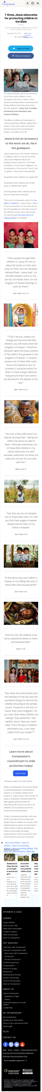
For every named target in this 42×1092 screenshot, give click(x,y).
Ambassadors (9, 965)
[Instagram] (11, 1044)
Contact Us (9, 1037)
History (7, 999)
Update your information (13, 1020)
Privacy (16, 1050)
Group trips (9, 956)
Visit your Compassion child (14, 950)
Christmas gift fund (11, 962)
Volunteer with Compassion (14, 947)
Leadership (7, 1007)
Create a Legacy (10, 931)
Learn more (20, 773)
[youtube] (22, 1044)
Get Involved (10, 943)
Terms (10, 1050)
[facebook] (5, 1044)
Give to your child (10, 925)
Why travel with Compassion (16, 953)
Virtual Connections (12, 959)
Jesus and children (12, 842)
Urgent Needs (9, 922)
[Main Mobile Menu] (37, 3)
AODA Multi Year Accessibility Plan (15, 1056)
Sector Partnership (11, 978)
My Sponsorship (12, 1013)
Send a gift (7, 1026)
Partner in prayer (10, 968)
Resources (27, 33)
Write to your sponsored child (15, 1023)
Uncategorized (28, 37)
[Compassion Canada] (8, 3)
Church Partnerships (11, 981)
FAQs (4, 1050)
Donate (7, 918)
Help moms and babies (12, 928)
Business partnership (12, 974)
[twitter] (16, 1044)
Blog (6, 1031)
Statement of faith (11, 996)
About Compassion (11, 993)
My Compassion (9, 1017)
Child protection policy (29, 1050)
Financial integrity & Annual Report (14, 1003)
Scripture (27, 35)
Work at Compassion (11, 984)
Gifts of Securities (10, 934)
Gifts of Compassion (11, 937)
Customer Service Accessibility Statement (18, 1053)
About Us (8, 989)
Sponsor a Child (12, 912)
